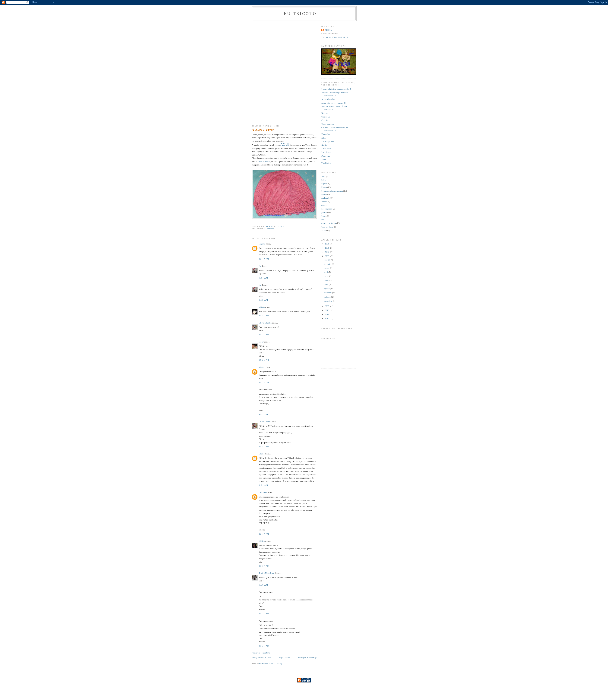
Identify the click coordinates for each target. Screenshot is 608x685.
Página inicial (285, 657)
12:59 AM (264, 565)
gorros (270, 228)
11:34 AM (264, 334)
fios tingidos (326, 208)
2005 (327, 243)
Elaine (261, 453)
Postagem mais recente (261, 657)
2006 (327, 247)
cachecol (325, 198)
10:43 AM (264, 315)
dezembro (328, 300)
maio (326, 276)
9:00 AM (263, 299)
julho (326, 284)
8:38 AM (263, 584)
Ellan (323, 137)
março (327, 267)
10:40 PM (264, 258)
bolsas (324, 194)
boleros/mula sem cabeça (332, 190)
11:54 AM (264, 446)
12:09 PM (264, 360)
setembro (328, 292)
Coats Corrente (327, 123)
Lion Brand (326, 152)
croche (324, 201)
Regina (262, 243)
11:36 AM (264, 645)
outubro (327, 296)
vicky (261, 341)
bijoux (324, 183)
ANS (323, 176)
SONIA (262, 540)
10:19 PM (264, 533)
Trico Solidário (263, 161)
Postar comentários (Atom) (270, 663)
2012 (327, 318)
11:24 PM (264, 382)
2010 (327, 310)
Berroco (324, 113)
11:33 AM (264, 613)
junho (326, 280)
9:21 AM (263, 485)
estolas (324, 205)
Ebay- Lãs (325, 134)
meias (323, 219)
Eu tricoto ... (304, 13)
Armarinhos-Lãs (328, 99)
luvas (323, 216)
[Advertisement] (261, 70)
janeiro (327, 259)
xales (323, 230)
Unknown (263, 492)
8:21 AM (263, 414)
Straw (323, 159)
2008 (327, 256)
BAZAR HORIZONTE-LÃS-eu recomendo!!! (334, 108)
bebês (323, 179)
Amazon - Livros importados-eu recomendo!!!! (334, 94)
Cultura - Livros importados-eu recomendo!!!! (334, 129)
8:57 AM (263, 277)
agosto (327, 288)
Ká (260, 266)
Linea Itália (326, 148)
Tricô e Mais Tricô (266, 573)
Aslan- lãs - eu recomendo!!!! (333, 102)
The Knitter (326, 163)
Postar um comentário (261, 652)
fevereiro (328, 263)
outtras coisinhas (328, 223)
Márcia (262, 307)
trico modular (327, 226)
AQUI (285, 144)
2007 (327, 252)
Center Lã (325, 116)
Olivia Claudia (265, 322)
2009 (327, 306)
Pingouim (325, 155)
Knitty (324, 144)
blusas (324, 187)
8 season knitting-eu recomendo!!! (336, 88)
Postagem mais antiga (307, 657)
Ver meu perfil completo (334, 37)
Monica (262, 367)
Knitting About (328, 141)
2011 (327, 314)
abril (326, 272)
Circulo (324, 120)
